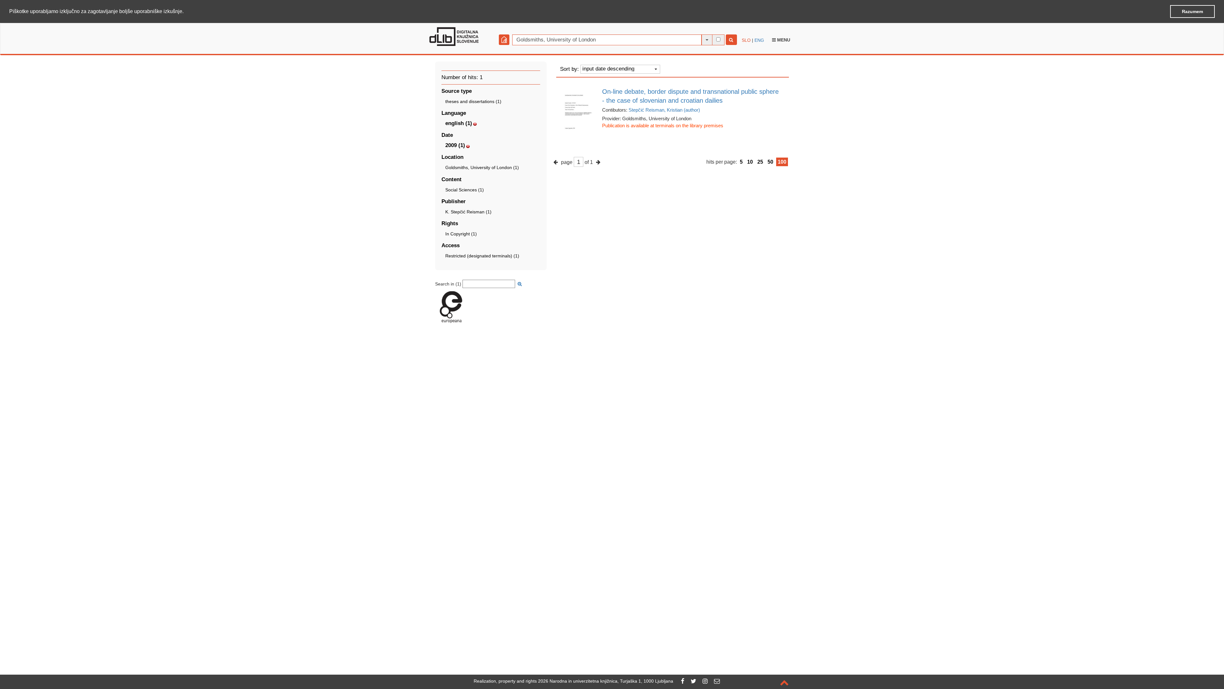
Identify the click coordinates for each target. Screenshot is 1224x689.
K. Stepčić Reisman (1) (468, 211)
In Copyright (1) (461, 233)
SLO (746, 40)
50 (770, 162)
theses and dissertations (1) (473, 101)
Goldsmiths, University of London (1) (482, 167)
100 (782, 162)
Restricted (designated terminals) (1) (482, 255)
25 (760, 162)
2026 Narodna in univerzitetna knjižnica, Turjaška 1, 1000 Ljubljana (605, 681)
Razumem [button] (1192, 11)
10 (750, 162)
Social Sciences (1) (464, 189)
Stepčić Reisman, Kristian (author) (664, 110)
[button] (186, 12)
